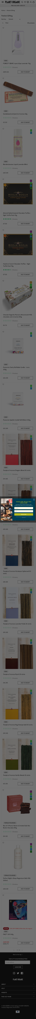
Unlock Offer (23, 514)
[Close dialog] (34, 499)
